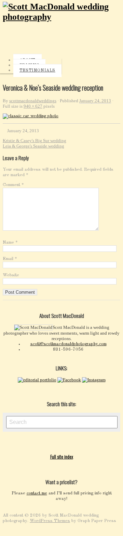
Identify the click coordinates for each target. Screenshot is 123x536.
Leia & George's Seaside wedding (33, 146)
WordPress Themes (50, 521)
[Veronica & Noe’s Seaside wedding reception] (30, 116)
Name (10, 242)
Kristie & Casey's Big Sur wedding (34, 140)
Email (10, 259)
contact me (37, 493)
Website (11, 275)
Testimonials (37, 70)
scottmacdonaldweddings (32, 100)
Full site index (61, 456)
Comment (13, 185)
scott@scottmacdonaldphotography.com (68, 344)
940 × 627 (33, 106)
